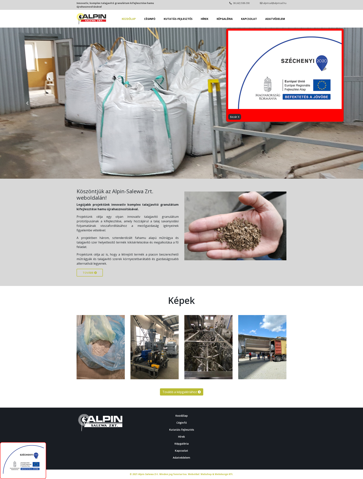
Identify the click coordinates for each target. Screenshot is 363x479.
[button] (27, 103)
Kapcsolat (249, 19)
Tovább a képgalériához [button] (180, 392)
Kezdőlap (129, 19)
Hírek (204, 19)
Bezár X (234, 117)
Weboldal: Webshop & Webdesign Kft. (210, 474)
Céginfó (149, 19)
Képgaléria (225, 19)
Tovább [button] (88, 272)
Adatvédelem (275, 19)
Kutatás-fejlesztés (178, 19)
